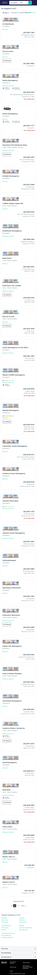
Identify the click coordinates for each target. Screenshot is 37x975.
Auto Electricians (6, 925)
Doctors (3, 929)
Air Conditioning (6, 935)
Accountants (5, 927)
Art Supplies (6, 26)
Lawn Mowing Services (8, 933)
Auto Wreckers (23, 929)
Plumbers (4, 918)
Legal (11, 971)
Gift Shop (20, 147)
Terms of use (13, 967)
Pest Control (22, 922)
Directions (5, 86)
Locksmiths (4, 922)
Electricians (4, 920)
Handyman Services (7, 937)
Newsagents (6, 82)
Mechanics (22, 920)
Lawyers (21, 918)
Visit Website (7, 60)
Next (22, 905)
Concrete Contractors (25, 927)
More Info (5, 29)
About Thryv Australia (13, 962)
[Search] (30, 2)
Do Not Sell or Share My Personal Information (27, 967)
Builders (21, 925)
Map (6, 12)
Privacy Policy (26, 962)
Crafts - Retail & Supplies (10, 147)
